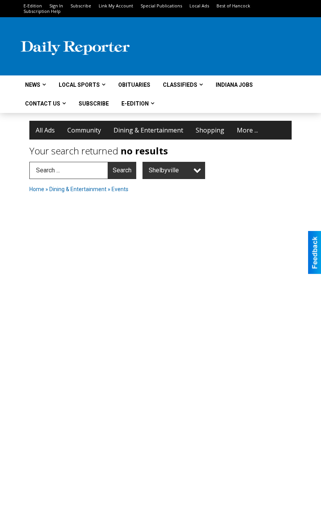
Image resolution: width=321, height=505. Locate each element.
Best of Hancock (233, 6)
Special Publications (161, 6)
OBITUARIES (134, 85)
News (32, 85)
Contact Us (42, 103)
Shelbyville (164, 170)
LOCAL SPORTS (79, 85)
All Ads (45, 130)
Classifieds (180, 85)
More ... (247, 130)
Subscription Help (42, 11)
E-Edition (32, 6)
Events (120, 189)
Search (122, 170)
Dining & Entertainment (148, 130)
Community (84, 130)
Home (36, 189)
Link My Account (116, 6)
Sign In (56, 6)
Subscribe (80, 6)
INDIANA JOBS (234, 85)
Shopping (210, 130)
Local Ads (199, 6)
